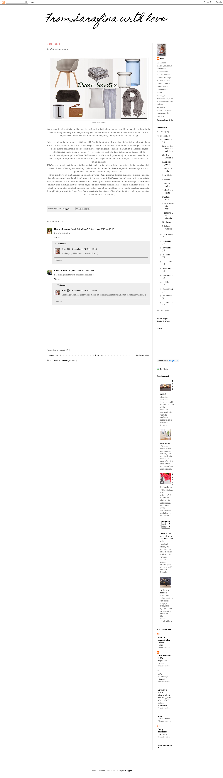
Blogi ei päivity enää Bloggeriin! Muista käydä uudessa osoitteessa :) (165, 700)
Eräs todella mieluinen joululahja (167, 148)
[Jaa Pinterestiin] (88, 208)
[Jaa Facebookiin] (85, 208)
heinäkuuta (167, 261)
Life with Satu (60, 271)
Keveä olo (166, 179)
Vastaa (56, 237)
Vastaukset (61, 244)
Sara (64, 249)
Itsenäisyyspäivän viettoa (168, 206)
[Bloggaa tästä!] (79, 208)
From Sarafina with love (105, 19)
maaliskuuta (168, 289)
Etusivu (98, 355)
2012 (162, 310)
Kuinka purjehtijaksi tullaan (164, 640)
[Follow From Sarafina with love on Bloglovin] (168, 361)
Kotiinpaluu (167, 222)
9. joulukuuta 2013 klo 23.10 (101, 229)
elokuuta (166, 255)
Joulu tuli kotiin (166, 184)
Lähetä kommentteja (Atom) (64, 360)
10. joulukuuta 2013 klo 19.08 (84, 249)
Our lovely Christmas (167, 156)
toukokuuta (167, 275)
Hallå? (160, 645)
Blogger (128, 771)
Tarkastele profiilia (165, 120)
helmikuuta (167, 296)
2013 (162, 136)
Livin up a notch (162, 691)
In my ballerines (162, 730)
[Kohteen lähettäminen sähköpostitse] (76, 208)
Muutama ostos (166, 198)
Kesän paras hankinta (165, 591)
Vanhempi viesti (143, 355)
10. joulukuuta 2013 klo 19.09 (84, 290)
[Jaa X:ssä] (82, 208)
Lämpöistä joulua (166, 163)
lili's (160, 674)
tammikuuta (168, 302)
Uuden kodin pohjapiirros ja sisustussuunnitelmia (166, 537)
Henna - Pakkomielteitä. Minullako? (71, 229)
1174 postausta (164, 718)
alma (160, 716)
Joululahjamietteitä (167, 191)
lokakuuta (167, 241)
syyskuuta (167, 248)
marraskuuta (168, 234)
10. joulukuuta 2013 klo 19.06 (81, 271)
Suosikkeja (167, 175)
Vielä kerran (165, 443)
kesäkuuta (167, 268)
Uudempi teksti (54, 355)
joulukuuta (167, 140)
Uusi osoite (162, 734)
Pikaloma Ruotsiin (167, 227)
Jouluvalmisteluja (167, 169)
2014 (162, 132)
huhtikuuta (167, 282)
